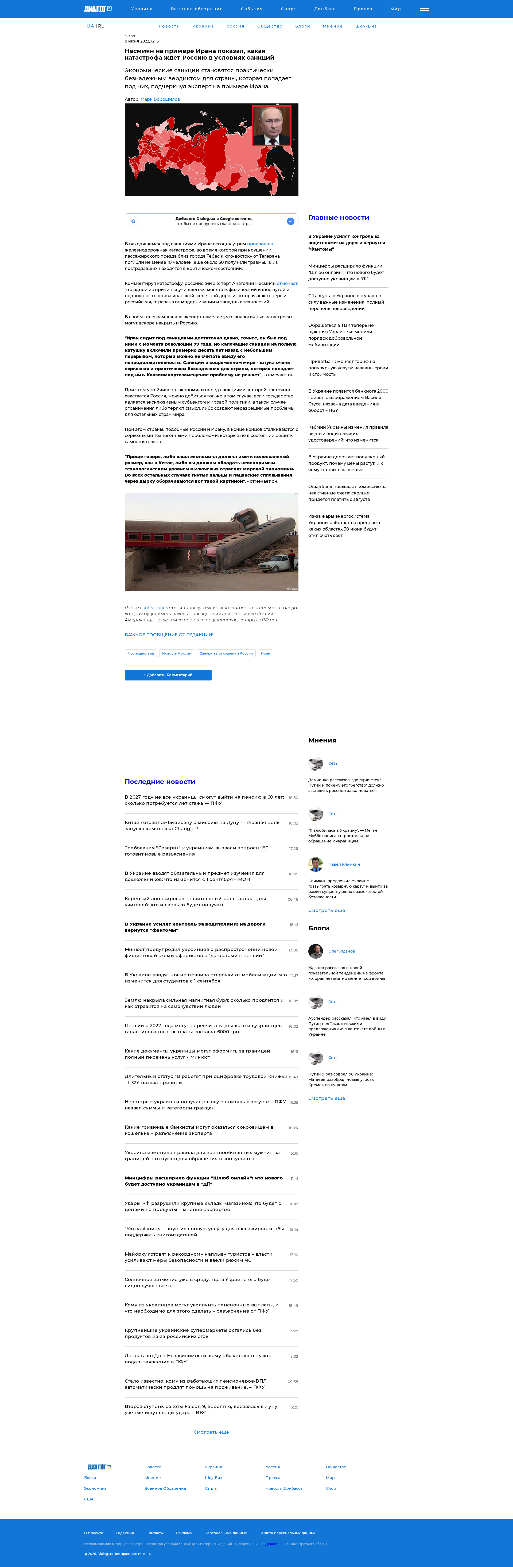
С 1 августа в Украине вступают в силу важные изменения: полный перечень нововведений (346, 302)
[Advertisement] (211, 724)
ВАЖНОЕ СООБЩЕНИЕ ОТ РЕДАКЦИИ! (169, 634)
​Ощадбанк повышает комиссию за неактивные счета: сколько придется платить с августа (347, 493)
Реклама (184, 1533)
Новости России (176, 653)
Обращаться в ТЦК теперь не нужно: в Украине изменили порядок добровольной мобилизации (341, 335)
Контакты (155, 1533)
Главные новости (339, 217)
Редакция (125, 1533)
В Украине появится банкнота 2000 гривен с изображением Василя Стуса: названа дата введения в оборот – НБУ (348, 401)
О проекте (93, 1533)
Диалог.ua (273, 1544)
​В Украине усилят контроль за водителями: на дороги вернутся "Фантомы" (346, 243)
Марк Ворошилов (160, 99)
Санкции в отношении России (226, 653)
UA (91, 26)
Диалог (130, 36)
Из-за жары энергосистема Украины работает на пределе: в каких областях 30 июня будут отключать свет (345, 526)
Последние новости (160, 782)
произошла (260, 243)
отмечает (287, 283)
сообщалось (154, 607)
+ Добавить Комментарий (168, 675)
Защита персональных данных (287, 1533)
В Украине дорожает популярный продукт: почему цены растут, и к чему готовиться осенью (346, 463)
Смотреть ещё (211, 1432)
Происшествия (141, 653)
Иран (265, 653)
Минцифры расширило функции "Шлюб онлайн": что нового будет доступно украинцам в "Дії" (346, 272)
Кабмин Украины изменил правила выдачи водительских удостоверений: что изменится (348, 434)
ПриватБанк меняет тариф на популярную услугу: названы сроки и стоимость (348, 368)
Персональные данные (225, 1533)
